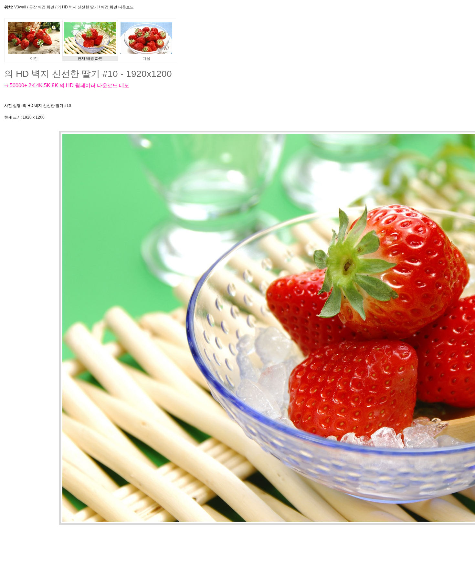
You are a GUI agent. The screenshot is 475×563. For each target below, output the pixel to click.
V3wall (20, 7)
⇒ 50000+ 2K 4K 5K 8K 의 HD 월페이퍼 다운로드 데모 (66, 85)
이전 (34, 58)
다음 (146, 58)
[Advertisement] (209, 111)
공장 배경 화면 (41, 7)
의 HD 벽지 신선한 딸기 (77, 7)
